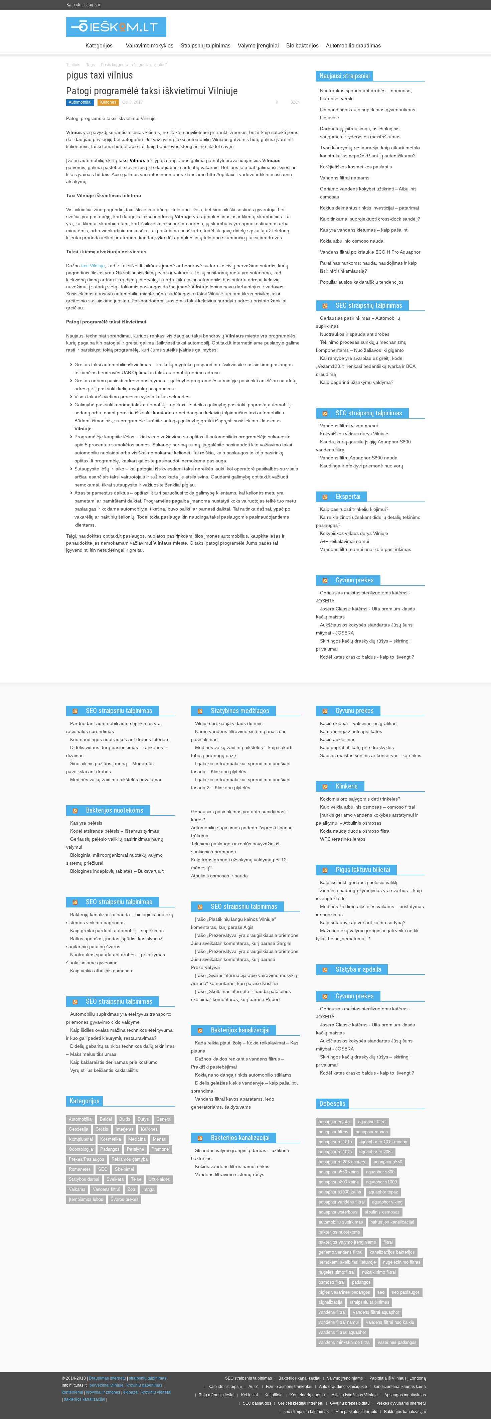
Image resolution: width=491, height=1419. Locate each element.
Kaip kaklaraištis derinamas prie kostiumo (114, 1062)
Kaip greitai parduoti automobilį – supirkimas (117, 930)
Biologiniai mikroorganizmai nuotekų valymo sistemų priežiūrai (114, 859)
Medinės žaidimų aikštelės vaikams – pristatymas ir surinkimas (370, 910)
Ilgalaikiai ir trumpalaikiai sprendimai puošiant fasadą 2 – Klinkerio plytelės (241, 783)
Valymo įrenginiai (258, 45)
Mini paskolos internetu (356, 1411)
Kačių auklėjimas (337, 739)
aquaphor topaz (383, 1191)
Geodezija (78, 1129)
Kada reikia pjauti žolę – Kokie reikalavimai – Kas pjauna (244, 1046)
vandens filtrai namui (339, 1322)
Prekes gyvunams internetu (401, 1403)
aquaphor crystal (335, 1121)
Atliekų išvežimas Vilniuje (355, 1395)
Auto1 (254, 1386)
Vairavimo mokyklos (149, 45)
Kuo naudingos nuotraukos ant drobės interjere (120, 739)
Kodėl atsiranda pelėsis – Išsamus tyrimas (114, 831)
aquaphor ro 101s (335, 1141)
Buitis (124, 1119)
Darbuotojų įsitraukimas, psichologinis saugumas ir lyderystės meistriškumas (360, 132)
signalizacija (330, 1302)
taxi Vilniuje (93, 265)
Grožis (102, 1129)
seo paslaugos (406, 1292)
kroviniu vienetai (156, 1392)
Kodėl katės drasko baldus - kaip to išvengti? (367, 657)
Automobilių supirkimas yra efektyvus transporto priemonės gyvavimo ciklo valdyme (118, 1018)
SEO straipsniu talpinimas (119, 711)
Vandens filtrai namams (344, 177)
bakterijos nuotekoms (339, 1232)
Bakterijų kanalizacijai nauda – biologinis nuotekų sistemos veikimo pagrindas (119, 918)
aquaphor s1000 (381, 1181)
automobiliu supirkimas (341, 1222)
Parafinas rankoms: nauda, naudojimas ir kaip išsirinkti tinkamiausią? (368, 267)
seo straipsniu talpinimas (306, 1411)
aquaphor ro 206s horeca (342, 1161)
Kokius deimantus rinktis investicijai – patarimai (369, 207)
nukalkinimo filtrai (379, 1272)
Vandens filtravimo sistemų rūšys (229, 1174)
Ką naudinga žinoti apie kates (351, 731)
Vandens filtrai (106, 1189)
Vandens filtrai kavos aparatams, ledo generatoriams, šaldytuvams (232, 1103)
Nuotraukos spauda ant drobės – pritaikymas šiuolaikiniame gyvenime (115, 958)
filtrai (388, 1242)
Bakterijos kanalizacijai (240, 1030)
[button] (418, 45)
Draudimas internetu (107, 1378)
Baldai (106, 1119)
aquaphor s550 (388, 1161)
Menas (159, 1139)
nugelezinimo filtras (402, 1262)
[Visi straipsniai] (74, 45)
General (163, 1119)
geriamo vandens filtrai (340, 1252)
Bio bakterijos (302, 45)
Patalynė (135, 1149)
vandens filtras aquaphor (342, 1332)
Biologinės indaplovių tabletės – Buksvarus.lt (117, 871)
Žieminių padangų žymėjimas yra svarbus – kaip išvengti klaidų (369, 894)
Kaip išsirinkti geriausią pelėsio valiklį (358, 882)
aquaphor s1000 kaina (340, 1191)
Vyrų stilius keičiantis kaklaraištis (104, 1070)
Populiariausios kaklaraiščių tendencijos (361, 282)
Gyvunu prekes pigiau (350, 1403)
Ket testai (249, 1395)
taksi (132, 160)
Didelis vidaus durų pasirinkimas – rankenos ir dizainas (116, 751)
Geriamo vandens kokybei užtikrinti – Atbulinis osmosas (368, 192)
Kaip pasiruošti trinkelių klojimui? (354, 509)
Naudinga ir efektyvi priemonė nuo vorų (361, 465)
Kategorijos (97, 48)
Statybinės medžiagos (240, 711)
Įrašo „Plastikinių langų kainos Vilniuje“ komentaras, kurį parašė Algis (233, 923)
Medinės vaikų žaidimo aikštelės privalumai (115, 779)
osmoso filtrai (332, 1282)
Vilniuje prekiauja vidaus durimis (229, 723)
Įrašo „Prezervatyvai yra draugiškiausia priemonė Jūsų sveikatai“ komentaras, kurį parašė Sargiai (245, 939)
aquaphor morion (372, 1131)
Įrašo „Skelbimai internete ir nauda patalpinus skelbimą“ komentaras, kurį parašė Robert (241, 995)
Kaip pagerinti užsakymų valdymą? (356, 382)
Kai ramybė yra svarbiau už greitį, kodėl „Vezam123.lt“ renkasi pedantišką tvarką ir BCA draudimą (365, 366)
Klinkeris (347, 786)
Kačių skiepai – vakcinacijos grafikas (358, 723)
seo (380, 1292)
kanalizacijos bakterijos (392, 1252)
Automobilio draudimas (353, 45)
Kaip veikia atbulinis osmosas (101, 970)
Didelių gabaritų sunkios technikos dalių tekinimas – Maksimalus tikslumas (120, 1050)
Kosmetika (110, 1139)
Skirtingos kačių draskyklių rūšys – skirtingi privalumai (363, 645)
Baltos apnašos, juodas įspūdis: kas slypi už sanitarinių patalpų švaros (114, 942)
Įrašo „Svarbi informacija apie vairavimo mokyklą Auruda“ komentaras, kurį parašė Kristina (244, 979)
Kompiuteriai (81, 1139)
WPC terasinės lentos (342, 839)
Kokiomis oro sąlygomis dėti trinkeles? (360, 799)
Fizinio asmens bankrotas (289, 1386)
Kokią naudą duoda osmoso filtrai (355, 831)
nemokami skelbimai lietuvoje (347, 1262)
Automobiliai (80, 102)
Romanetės (80, 1169)
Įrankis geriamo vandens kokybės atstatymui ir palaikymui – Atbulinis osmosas (367, 819)
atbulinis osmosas (382, 1212)
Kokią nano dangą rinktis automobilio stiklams (243, 1075)
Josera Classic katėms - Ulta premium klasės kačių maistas (365, 612)
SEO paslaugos (257, 1403)
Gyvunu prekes (355, 580)
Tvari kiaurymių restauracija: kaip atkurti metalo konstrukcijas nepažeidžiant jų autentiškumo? (370, 151)
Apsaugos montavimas (405, 1395)
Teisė (136, 1179)
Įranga (148, 1189)
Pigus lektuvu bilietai (363, 870)
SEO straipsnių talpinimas (369, 305)
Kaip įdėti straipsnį (83, 4)
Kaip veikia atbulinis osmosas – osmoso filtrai (367, 807)
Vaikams (77, 1189)
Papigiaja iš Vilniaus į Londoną (397, 1378)
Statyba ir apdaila (358, 969)
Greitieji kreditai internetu (300, 1403)
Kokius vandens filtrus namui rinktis (232, 1166)
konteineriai (72, 1392)
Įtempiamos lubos (86, 1199)
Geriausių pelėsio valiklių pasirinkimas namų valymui (114, 843)
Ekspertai (348, 496)
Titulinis (73, 64)
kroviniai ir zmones (103, 1392)
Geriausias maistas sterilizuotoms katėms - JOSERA (363, 596)
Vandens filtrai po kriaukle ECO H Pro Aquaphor (370, 252)
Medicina (137, 1139)
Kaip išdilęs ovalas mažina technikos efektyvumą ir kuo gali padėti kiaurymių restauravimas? (119, 1034)
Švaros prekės (125, 1199)
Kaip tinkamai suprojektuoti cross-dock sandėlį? (370, 219)
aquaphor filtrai (372, 1121)
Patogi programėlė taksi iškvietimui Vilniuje (152, 91)
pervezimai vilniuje (107, 1385)
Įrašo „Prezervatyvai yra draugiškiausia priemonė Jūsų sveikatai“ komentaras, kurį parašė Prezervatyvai (245, 959)
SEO (103, 1169)
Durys (143, 1119)
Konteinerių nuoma (307, 1395)
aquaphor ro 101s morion (383, 1141)
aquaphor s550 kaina (339, 1171)
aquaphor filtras (333, 1131)
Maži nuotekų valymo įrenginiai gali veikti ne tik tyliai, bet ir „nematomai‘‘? (367, 934)
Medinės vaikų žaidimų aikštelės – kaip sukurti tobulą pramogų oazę (241, 751)
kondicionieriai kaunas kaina (400, 1386)
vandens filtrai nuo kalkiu (390, 1322)
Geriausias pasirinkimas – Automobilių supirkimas (358, 322)
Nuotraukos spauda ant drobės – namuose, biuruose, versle (366, 94)
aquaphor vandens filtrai (342, 1201)
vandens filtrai (332, 1312)
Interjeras (125, 1129)
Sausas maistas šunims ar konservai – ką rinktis (370, 755)
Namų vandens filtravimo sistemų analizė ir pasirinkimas (238, 735)
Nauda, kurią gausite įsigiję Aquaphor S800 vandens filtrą (363, 445)
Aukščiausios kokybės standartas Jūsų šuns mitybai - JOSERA (364, 628)
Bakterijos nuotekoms (114, 810)
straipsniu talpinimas (369, 1302)
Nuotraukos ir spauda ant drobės (354, 334)
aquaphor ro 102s (335, 1151)
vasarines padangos (397, 1342)
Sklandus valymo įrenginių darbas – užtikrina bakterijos (240, 1154)
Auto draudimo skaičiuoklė (343, 1386)
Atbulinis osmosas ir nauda (219, 875)
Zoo (131, 1189)
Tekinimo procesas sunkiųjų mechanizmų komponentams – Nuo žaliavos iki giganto (361, 346)
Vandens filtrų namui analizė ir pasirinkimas (365, 549)
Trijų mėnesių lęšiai (216, 1395)
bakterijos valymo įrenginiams (347, 1242)
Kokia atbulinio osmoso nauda (351, 241)
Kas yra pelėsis (86, 823)
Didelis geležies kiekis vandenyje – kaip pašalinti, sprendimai (244, 1087)
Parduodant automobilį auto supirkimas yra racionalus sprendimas (113, 727)
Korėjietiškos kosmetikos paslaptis (356, 166)
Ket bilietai (274, 1395)
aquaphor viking (387, 1201)
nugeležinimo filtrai (337, 1272)
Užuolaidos (159, 1179)
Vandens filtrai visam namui (349, 425)
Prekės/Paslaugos (86, 1159)
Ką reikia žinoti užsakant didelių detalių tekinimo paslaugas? (368, 521)
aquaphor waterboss (338, 1212)
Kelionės (108, 102)
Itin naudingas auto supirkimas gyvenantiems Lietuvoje (367, 113)
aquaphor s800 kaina (339, 1181)
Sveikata (115, 1179)
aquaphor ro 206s (376, 1151)
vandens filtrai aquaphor (376, 1312)
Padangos (110, 1149)
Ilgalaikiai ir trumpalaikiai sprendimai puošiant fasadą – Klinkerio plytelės (241, 767)
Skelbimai (124, 1169)
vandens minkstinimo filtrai (344, 1342)
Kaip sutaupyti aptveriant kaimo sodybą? (362, 922)
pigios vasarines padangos (344, 1292)
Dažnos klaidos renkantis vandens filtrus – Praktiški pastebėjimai (237, 1063)
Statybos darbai (84, 1179)
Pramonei (160, 1149)
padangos (361, 1282)
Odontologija (81, 1149)
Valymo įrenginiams (345, 1378)
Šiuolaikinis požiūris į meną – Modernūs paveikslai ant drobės (110, 767)
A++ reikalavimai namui (344, 541)
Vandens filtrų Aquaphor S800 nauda (358, 457)
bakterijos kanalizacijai (392, 1222)
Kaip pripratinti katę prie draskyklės (357, 747)
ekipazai (131, 1392)
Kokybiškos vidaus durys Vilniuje (354, 433)
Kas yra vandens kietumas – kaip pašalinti (364, 230)
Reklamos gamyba (130, 1159)
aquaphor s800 (380, 1171)
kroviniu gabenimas (144, 1385)
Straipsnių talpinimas (205, 45)
